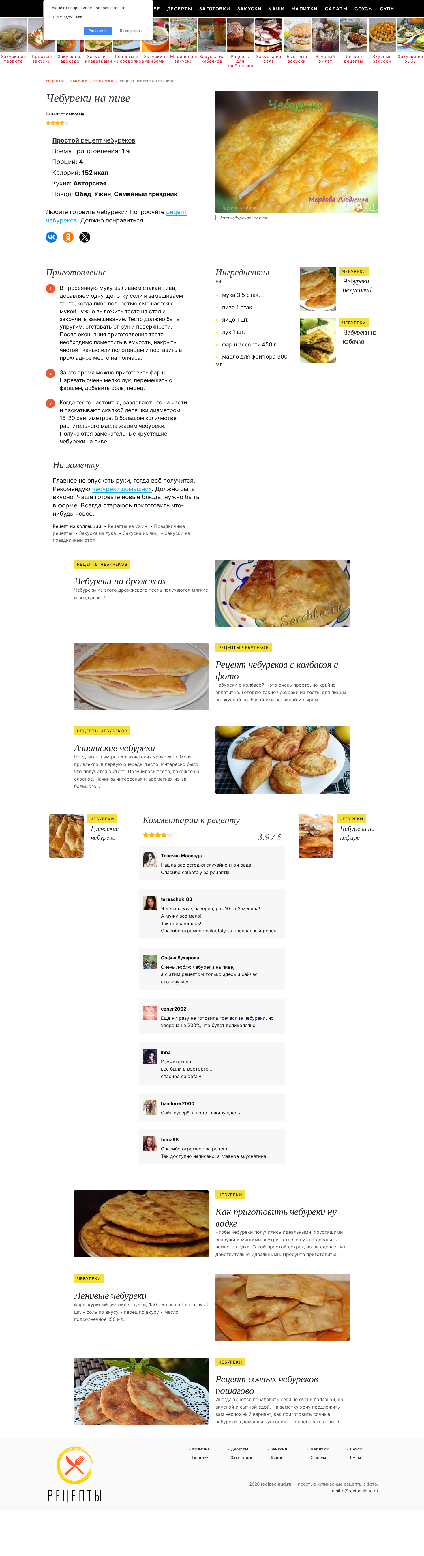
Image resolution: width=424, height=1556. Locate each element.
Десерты (179, 9)
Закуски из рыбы (410, 58)
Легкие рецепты (353, 58)
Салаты (336, 9)
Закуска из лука (97, 533)
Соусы (363, 9)
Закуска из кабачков (211, 58)
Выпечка (201, 1449)
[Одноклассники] (68, 237)
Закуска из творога (13, 58)
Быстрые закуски (297, 58)
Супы (387, 9)
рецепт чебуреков (93, 140)
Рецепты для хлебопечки (240, 61)
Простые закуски (42, 58)
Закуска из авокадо (70, 58)
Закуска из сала (268, 58)
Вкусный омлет (325, 58)
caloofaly (75, 113)
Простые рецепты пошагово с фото (75, 1475)
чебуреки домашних (122, 488)
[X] (84, 237)
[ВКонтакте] (51, 237)
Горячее (200, 1457)
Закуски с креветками (98, 58)
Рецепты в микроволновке (126, 58)
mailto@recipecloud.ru (355, 1490)
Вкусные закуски (382, 58)
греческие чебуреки (242, 1018)
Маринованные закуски (183, 58)
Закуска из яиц (140, 533)
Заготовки (214, 9)
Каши (277, 9)
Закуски (249, 9)
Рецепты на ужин (127, 526)
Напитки (305, 9)
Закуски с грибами (155, 58)
